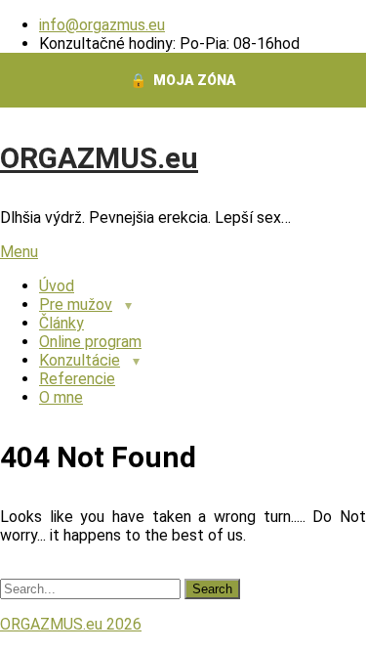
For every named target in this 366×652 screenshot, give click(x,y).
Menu (19, 251)
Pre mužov (75, 304)
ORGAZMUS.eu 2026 (71, 624)
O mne (61, 397)
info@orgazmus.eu (102, 25)
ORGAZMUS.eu (99, 158)
